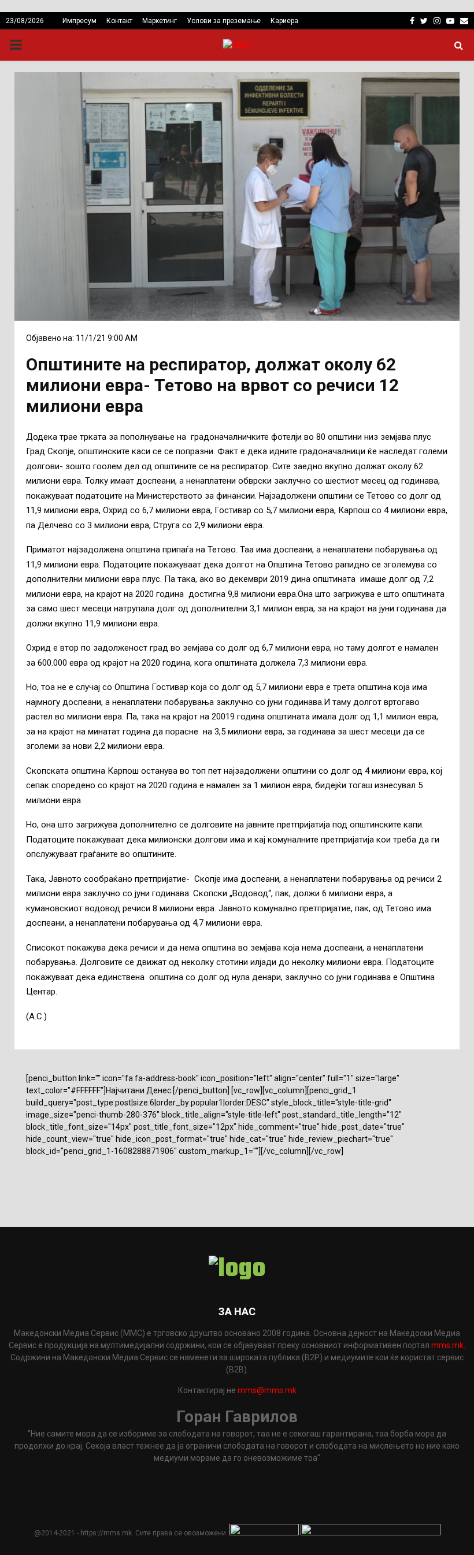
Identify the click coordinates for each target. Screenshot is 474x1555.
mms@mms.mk (267, 1390)
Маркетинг (159, 21)
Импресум (79, 21)
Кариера (284, 21)
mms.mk (447, 1345)
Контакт (119, 21)
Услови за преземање (224, 21)
